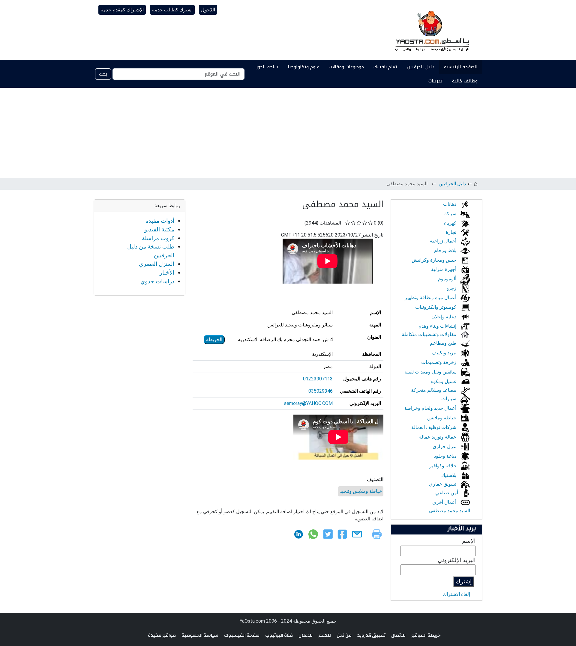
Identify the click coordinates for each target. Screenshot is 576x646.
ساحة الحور (267, 67)
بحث (103, 74)
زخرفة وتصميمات (439, 362)
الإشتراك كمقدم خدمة (122, 10)
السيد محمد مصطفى (449, 511)
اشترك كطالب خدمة (172, 10)
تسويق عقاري (443, 484)
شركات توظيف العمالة (434, 427)
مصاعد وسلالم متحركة (434, 390)
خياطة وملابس (442, 418)
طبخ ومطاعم (444, 343)
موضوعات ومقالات (346, 67)
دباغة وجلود (446, 456)
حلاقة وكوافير (443, 466)
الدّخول (208, 10)
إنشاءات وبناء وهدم (438, 326)
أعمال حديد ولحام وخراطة (431, 408)
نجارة (452, 232)
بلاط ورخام (446, 250)
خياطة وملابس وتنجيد (361, 491)
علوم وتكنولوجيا (303, 67)
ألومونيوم (448, 278)
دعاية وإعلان (444, 317)
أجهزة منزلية (444, 269)
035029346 (320, 391)
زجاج (452, 288)
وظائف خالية (465, 81)
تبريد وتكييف (445, 353)
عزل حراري (445, 446)
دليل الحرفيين (420, 67)
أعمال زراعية (444, 241)
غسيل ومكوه (444, 381)
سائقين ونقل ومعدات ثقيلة (431, 372)
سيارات (449, 398)
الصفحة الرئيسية (461, 67)
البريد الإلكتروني (457, 560)
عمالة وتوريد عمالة (438, 437)
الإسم (469, 540)
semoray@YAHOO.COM (308, 403)
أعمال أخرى (445, 502)
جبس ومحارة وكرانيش (435, 260)
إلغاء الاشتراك (456, 594)
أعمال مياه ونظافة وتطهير (431, 297)
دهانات (450, 204)
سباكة (451, 213)
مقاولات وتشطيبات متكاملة (430, 334)
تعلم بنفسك (385, 67)
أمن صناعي (447, 493)
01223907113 (318, 379)
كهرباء (451, 223)
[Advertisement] (288, 133)
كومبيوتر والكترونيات (436, 307)
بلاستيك (449, 475)
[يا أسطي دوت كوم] (431, 30)
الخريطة (214, 339)
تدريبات (435, 81)
